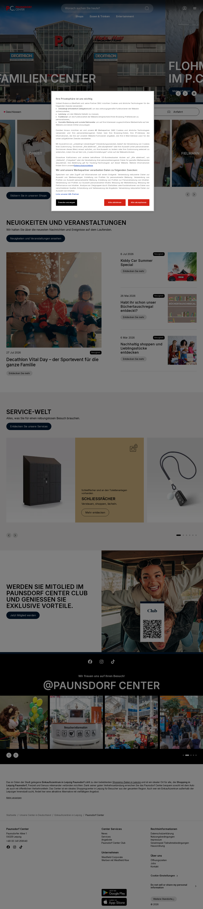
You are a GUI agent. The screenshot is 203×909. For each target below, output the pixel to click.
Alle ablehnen (114, 202)
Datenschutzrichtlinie (83, 165)
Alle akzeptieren (139, 202)
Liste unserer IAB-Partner (67, 194)
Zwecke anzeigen (66, 202)
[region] (102, 151)
